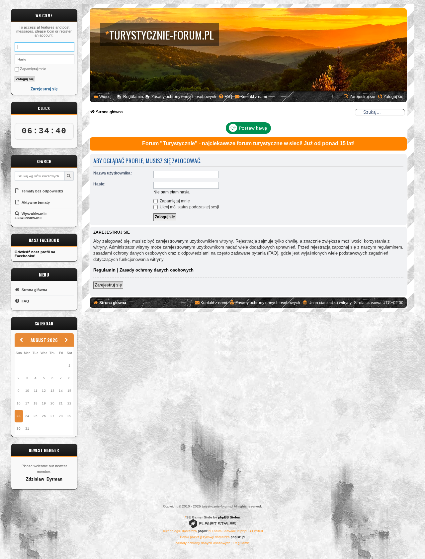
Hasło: (99, 184)
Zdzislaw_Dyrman (44, 479)
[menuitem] (225, 96)
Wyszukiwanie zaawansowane (30, 216)
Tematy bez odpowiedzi (42, 191)
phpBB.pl (238, 537)
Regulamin (104, 270)
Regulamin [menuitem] (133, 96)
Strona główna (34, 290)
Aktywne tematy (35, 202)
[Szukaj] (68, 176)
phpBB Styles (229, 517)
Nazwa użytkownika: (112, 173)
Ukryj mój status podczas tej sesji (189, 207)
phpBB (203, 531)
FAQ (25, 301)
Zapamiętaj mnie (32, 69)
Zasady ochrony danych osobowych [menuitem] (183, 96)
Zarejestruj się (44, 89)
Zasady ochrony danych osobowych (157, 270)
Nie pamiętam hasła (171, 192)
